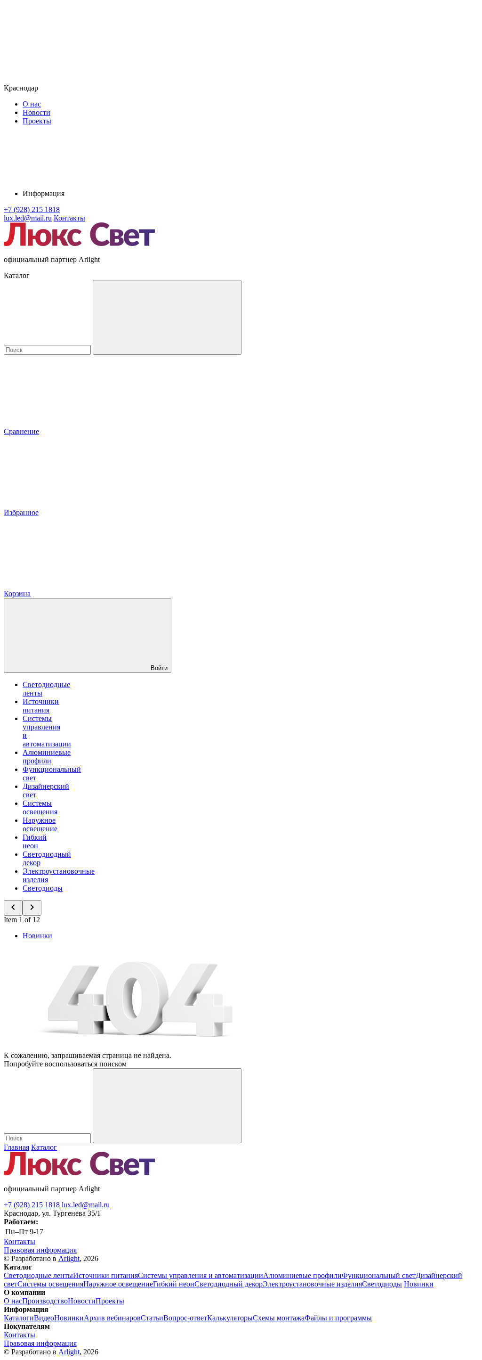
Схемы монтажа (279, 1318)
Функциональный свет (379, 1275)
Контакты (69, 218)
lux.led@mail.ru (86, 1205)
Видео (44, 1318)
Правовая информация (40, 1250)
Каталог (44, 1147)
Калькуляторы (230, 1318)
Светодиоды (43, 888)
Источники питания (41, 705)
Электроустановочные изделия (312, 1284)
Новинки (37, 936)
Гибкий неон (35, 841)
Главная (16, 1147)
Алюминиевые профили (47, 756)
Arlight (69, 1258)
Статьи (152, 1318)
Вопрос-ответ (185, 1318)
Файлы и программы (338, 1318)
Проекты (37, 121)
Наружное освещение (40, 824)
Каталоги (19, 1318)
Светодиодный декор (228, 1284)
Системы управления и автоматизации (200, 1275)
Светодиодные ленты (38, 1275)
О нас (32, 104)
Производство (45, 1301)
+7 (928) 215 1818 (32, 1205)
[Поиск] (167, 317)
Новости (36, 112)
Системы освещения (40, 807)
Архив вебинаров (112, 1318)
